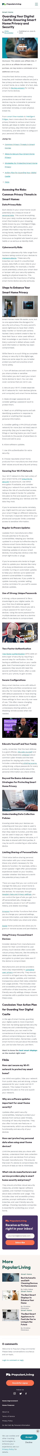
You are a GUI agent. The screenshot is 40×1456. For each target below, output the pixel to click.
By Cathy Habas (27, 1289)
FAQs (7, 182)
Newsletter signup (20, 1383)
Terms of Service (8, 1416)
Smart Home (7, 12)
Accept (28, 1437)
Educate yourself (25, 752)
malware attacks (9, 258)
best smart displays (28, 1050)
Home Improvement (10, 1401)
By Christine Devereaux (25, 1307)
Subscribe (20, 1242)
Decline (28, 1442)
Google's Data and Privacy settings (16, 894)
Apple (4, 926)
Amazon (5, 911)
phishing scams (30, 763)
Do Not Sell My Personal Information (16, 1425)
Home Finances (8, 1405)
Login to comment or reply (12, 1360)
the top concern (17, 88)
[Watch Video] (20, 632)
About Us (5, 1412)
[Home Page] (11, 4)
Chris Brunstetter (9, 32)
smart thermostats (15, 116)
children (25, 755)
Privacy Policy (7, 1421)
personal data (8, 215)
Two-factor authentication (13, 654)
